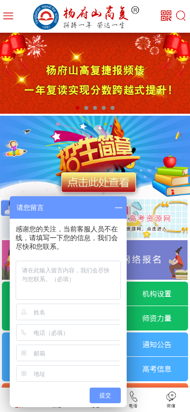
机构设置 (156, 294)
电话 (133, 406)
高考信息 (156, 369)
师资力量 (156, 318)
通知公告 (156, 345)
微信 (171, 406)
